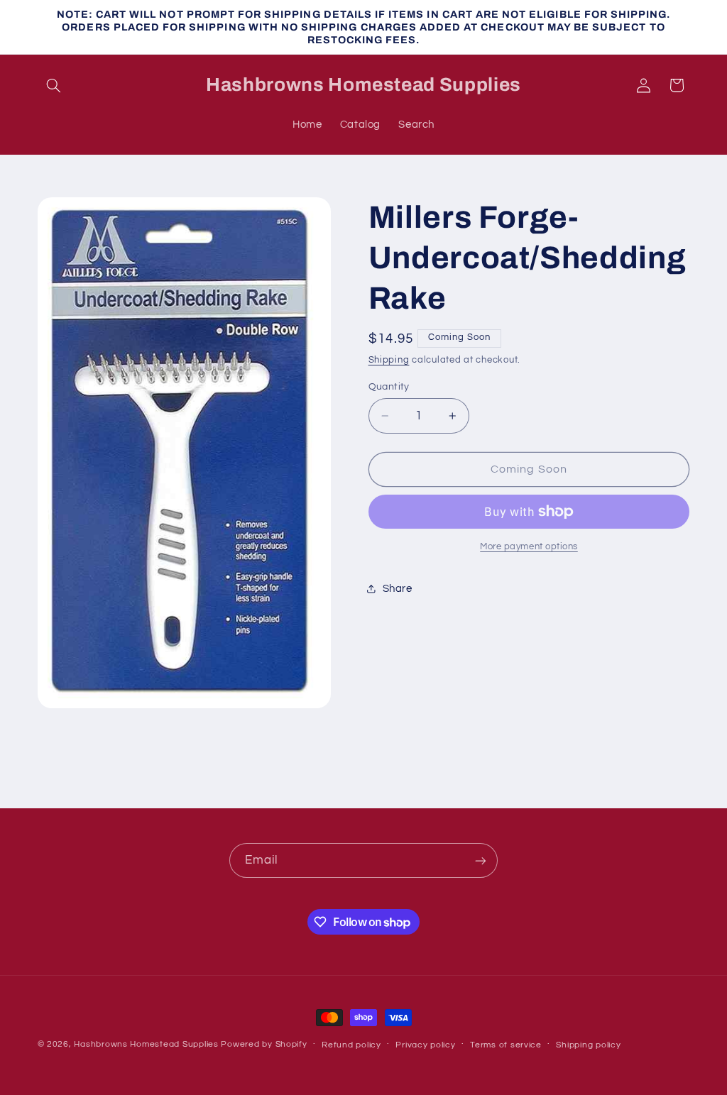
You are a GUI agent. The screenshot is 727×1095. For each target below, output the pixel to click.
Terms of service (506, 1045)
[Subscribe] (480, 860)
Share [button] (397, 588)
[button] (54, 85)
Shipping (389, 360)
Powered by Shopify (264, 1044)
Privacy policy (425, 1045)
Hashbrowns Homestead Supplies (146, 1044)
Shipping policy (588, 1045)
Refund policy (351, 1045)
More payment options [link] (529, 546)
